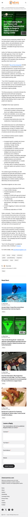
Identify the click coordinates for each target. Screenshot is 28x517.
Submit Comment (9, 466)
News (3, 271)
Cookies (3, 502)
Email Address (7, 450)
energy (13, 255)
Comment (6, 431)
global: (3, 257)
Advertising (4, 494)
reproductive (5, 260)
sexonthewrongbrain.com (19, 249)
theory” (16, 260)
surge (11, 260)
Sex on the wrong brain (15, 65)
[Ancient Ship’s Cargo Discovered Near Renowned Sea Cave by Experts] (14, 292)
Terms (3, 500)
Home (3, 7)
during (8, 255)
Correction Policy (6, 496)
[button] (2, 2)
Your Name (6, 442)
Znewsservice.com (8, 478)
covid (3, 255)
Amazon (18, 245)
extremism (19, 255)
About (3, 490)
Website (5, 458)
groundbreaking (11, 257)
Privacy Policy (5, 498)
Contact (3, 504)
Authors (3, 492)
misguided (19, 257)
